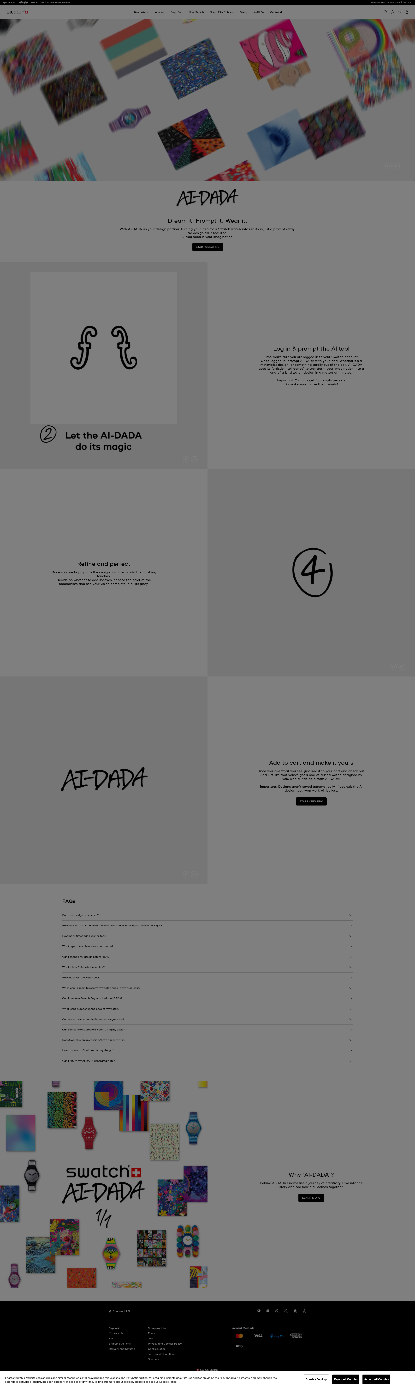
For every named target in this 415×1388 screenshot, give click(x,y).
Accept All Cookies (376, 1379)
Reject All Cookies (345, 1379)
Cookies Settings (316, 1379)
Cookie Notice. (168, 1382)
